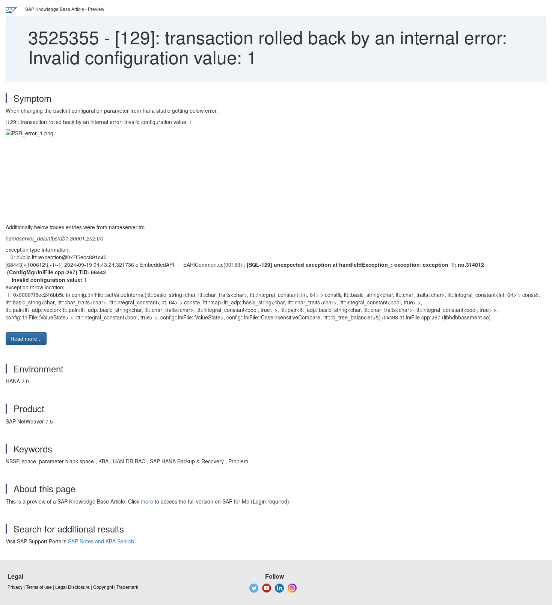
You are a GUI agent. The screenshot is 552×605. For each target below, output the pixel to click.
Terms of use (39, 587)
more (147, 501)
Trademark (127, 587)
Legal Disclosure (72, 587)
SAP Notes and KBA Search (101, 541)
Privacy (15, 587)
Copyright (103, 587)
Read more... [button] (26, 338)
